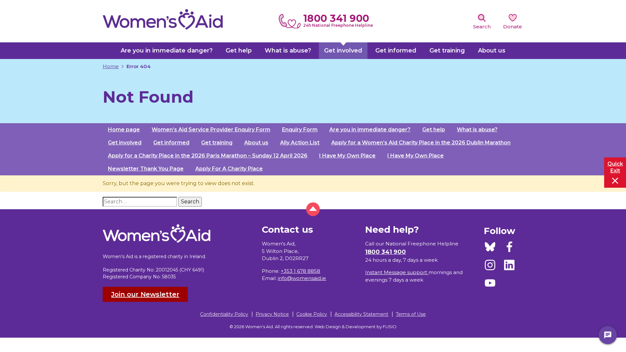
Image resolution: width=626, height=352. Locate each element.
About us (256, 142)
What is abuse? (477, 129)
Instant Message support (396, 272)
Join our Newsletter (145, 294)
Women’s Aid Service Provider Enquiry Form (211, 129)
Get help (433, 129)
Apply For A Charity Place (229, 169)
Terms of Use (411, 314)
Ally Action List (300, 142)
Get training (216, 142)
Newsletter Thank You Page (146, 169)
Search (482, 26)
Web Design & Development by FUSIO (355, 326)
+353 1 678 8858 (300, 271)
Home (111, 66)
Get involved (125, 142)
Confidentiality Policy (224, 314)
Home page (124, 129)
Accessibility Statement (361, 314)
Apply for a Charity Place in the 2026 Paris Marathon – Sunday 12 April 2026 (207, 156)
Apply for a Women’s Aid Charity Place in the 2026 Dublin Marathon (421, 142)
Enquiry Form (300, 129)
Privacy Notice (272, 314)
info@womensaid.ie (302, 278)
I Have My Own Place (347, 156)
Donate (512, 26)
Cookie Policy (311, 314)
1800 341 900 (336, 18)
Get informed (171, 142)
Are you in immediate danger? (369, 129)
